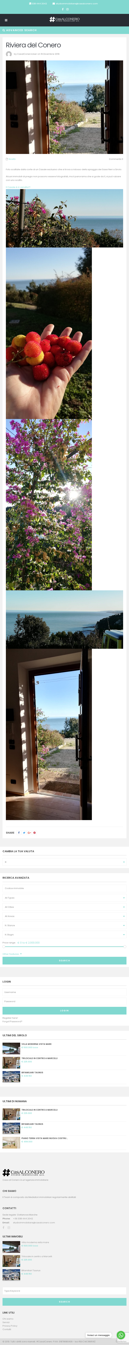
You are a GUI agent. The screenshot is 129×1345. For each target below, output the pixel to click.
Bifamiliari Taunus (32, 1072)
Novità (12, 159)
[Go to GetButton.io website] (121, 1341)
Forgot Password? (12, 1021)
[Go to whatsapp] (121, 1335)
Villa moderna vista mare (37, 1044)
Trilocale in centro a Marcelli (40, 1058)
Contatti (7, 1329)
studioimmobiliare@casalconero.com (77, 3)
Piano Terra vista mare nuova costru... (45, 1138)
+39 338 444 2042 (23, 1218)
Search (64, 960)
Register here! (10, 1018)
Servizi (6, 1322)
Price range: (9, 943)
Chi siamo (8, 1318)
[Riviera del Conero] (49, 333)
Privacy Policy (10, 1325)
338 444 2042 (39, 3)
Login (64, 1010)
